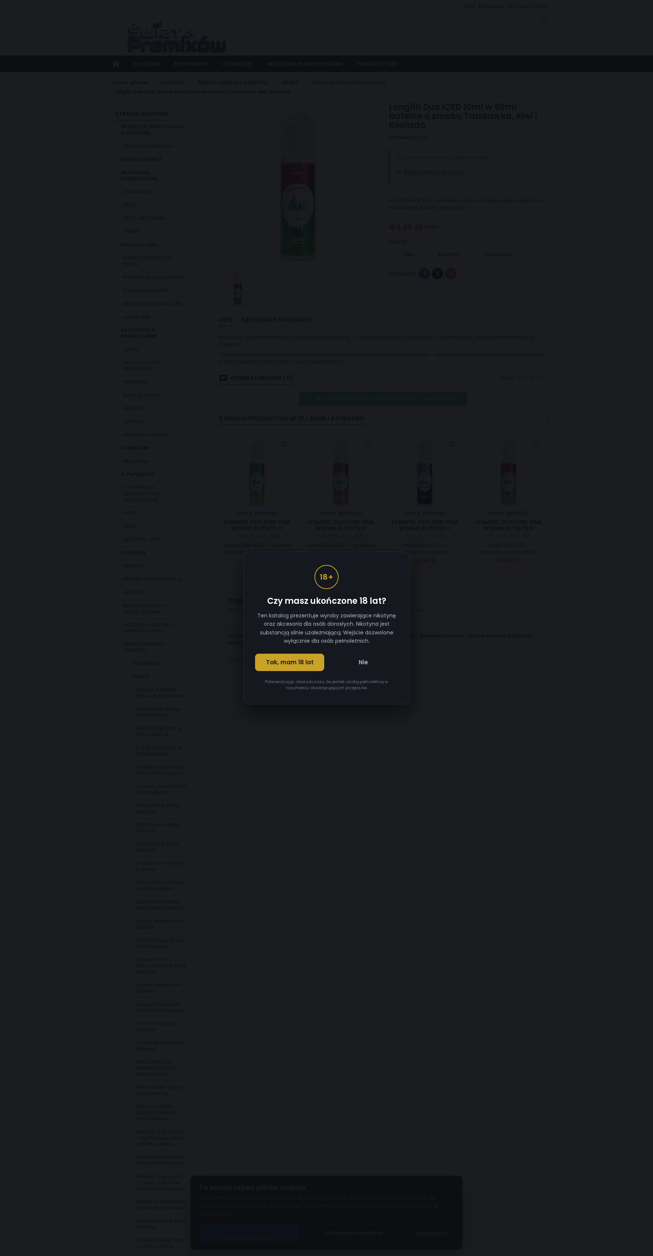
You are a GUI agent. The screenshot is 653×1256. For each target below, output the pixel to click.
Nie (363, 662)
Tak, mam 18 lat (290, 662)
